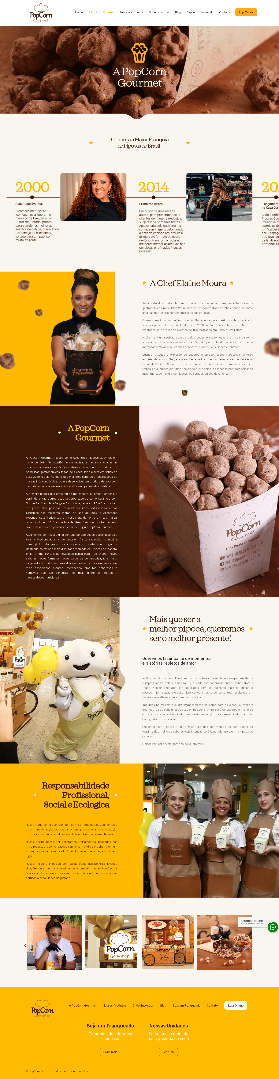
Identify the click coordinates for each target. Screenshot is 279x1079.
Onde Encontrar (143, 1005)
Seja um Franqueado (186, 1005)
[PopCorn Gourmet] (41, 12)
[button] (25, 945)
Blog (163, 1005)
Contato (212, 1005)
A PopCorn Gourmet (82, 1005)
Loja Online (246, 12)
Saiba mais (110, 1052)
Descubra (168, 1052)
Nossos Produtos (114, 1005)
